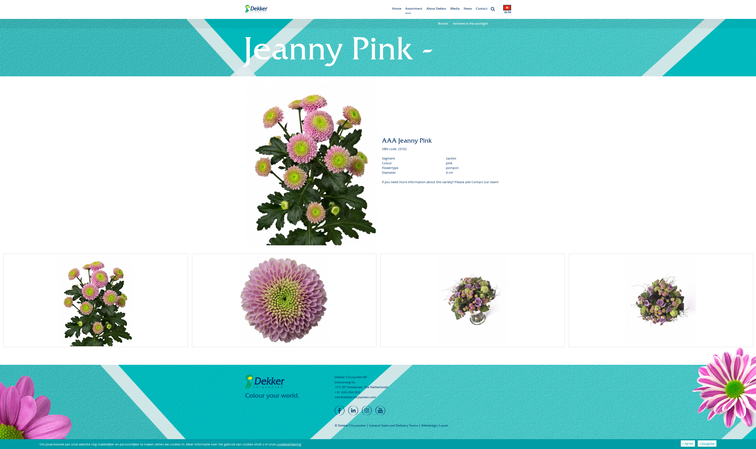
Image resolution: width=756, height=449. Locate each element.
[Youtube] (380, 411)
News (468, 8)
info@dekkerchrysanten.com (355, 397)
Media (455, 8)
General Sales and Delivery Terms (393, 425)
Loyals (443, 425)
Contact (481, 8)
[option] (311, 164)
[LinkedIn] (353, 411)
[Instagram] (367, 411)
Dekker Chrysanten (256, 9)
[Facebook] (340, 411)
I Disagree (707, 443)
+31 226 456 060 (347, 392)
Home (396, 8)
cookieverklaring (289, 444)
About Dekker (436, 8)
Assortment (413, 8)
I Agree (688, 443)
